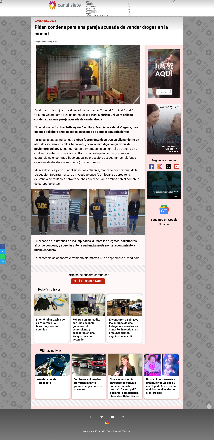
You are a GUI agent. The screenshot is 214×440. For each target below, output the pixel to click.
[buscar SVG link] (129, 12)
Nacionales (90, 8)
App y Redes (91, 6)
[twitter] (168, 166)
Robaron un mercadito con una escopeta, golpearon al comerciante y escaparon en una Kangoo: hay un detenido (86, 329)
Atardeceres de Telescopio (46, 381)
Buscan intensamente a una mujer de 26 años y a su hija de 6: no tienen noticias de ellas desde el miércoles (161, 386)
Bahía (88, 1)
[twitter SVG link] (129, 7)
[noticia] (51, 305)
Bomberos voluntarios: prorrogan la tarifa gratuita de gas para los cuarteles (88, 384)
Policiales (90, 3)
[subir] (209, 406)
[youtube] (177, 166)
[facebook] (151, 166)
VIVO (173, 1)
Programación (91, 12)
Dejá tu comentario (88, 281)
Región (88, 13)
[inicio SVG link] (107, 423)
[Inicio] (64, 5)
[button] (2, 246)
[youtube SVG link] (129, 9)
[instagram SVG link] (129, 4)
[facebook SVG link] (129, 1)
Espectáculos (91, 10)
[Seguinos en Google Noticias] (164, 209)
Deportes (90, 5)
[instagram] (160, 166)
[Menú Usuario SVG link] (1, 2)
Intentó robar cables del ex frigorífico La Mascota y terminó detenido (51, 324)
